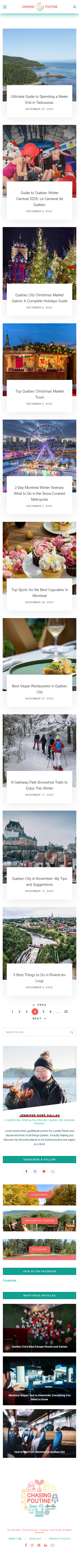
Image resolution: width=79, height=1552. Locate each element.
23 (66, 1012)
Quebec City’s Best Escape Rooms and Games (39, 1346)
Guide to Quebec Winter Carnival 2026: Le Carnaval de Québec (39, 199)
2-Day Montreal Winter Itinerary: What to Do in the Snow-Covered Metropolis (39, 493)
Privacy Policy (60, 1538)
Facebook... (10, 1280)
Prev (42, 1004)
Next (37, 1018)
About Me (15, 1538)
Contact (35, 1538)
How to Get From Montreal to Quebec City (39, 1451)
